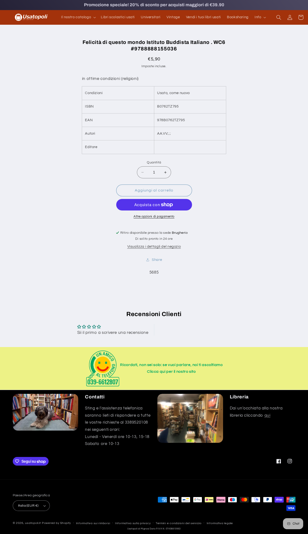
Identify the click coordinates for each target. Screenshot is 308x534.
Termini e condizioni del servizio (179, 523)
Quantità (154, 162)
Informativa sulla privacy (133, 523)
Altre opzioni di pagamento (154, 216)
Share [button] (157, 260)
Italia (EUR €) (28, 505)
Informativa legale (220, 523)
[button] (78, 17)
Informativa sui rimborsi (93, 523)
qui (267, 415)
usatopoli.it (33, 523)
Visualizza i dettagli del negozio (154, 246)
